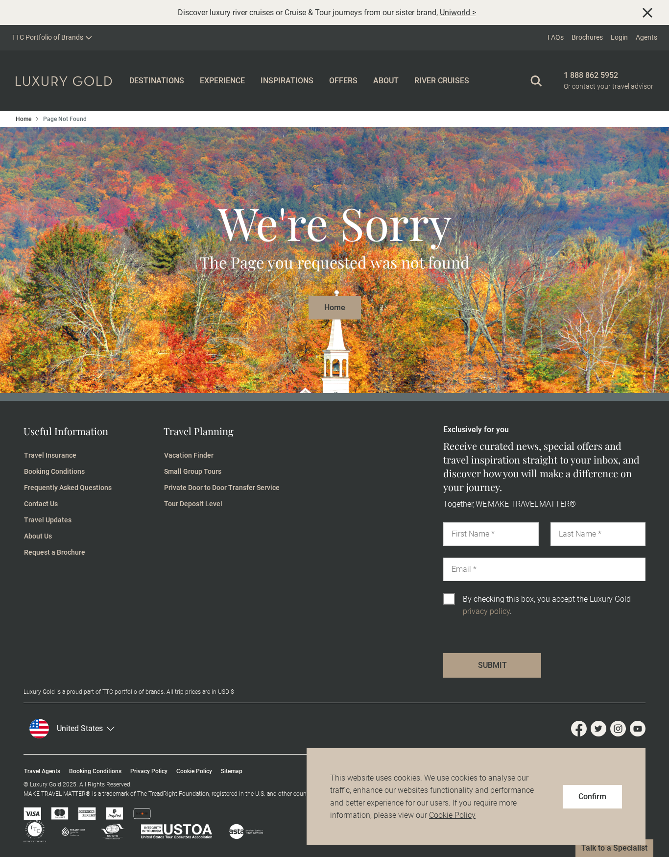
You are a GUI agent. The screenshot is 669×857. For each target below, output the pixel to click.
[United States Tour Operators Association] (168, 831)
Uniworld (455, 12)
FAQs (556, 37)
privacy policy (486, 611)
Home (23, 119)
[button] (107, 728)
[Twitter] (600, 728)
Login (619, 37)
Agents (646, 37)
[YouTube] (637, 728)
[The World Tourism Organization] (104, 831)
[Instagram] (620, 728)
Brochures (587, 37)
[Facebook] (581, 728)
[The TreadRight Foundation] (65, 831)
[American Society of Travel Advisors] (238, 831)
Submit (492, 665)
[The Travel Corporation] (35, 831)
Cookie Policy (452, 815)
